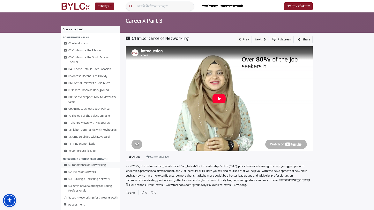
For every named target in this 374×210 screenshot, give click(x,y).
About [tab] (136, 157)
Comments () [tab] (159, 157)
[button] (90, 37)
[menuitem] (209, 6)
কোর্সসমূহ (103, 6)
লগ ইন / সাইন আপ (298, 6)
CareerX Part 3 (144, 21)
